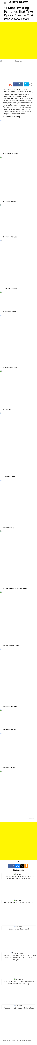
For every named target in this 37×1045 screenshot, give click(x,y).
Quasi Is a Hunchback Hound (19, 929)
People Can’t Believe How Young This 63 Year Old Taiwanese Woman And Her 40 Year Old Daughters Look (19, 957)
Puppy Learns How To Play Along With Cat (18, 903)
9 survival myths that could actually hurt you (19, 1008)
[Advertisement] (18, 40)
